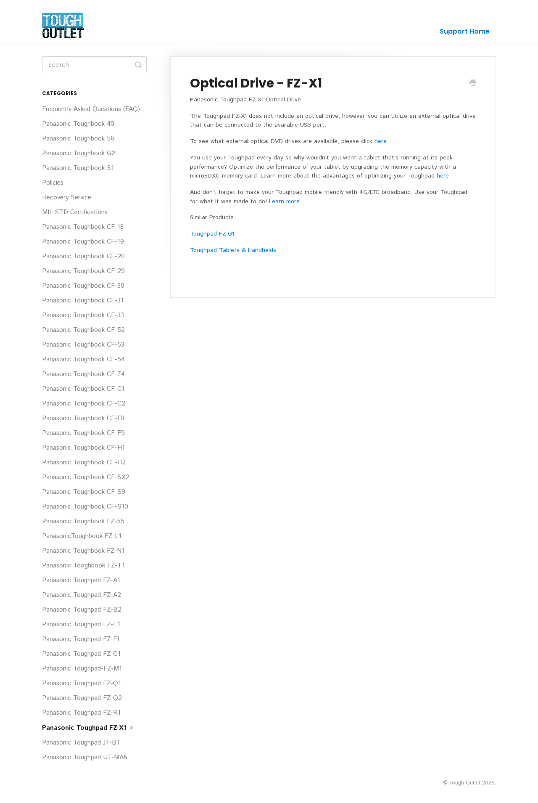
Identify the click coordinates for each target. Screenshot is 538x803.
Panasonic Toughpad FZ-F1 (81, 639)
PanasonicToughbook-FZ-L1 (81, 536)
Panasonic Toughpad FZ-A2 (81, 595)
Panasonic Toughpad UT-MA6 (84, 757)
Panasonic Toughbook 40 (78, 124)
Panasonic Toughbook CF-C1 (83, 389)
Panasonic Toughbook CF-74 (83, 374)
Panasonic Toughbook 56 (78, 138)
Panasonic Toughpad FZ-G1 (81, 654)
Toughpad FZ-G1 (212, 234)
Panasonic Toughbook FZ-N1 (83, 551)
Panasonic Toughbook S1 (78, 168)
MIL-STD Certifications (75, 212)
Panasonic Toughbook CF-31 (83, 300)
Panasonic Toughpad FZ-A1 (81, 580)
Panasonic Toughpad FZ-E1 (81, 624)
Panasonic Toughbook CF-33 (83, 315)
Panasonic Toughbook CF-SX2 (85, 477)
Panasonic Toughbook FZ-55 (83, 521)
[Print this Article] (472, 83)
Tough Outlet (464, 783)
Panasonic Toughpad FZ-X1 (85, 728)
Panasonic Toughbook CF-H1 (83, 448)
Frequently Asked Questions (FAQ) (91, 109)
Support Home (465, 31)
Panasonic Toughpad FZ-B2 (81, 610)
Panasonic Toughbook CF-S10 (85, 506)
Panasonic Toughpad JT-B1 (80, 742)
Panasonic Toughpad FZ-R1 (81, 713)
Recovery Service (66, 197)
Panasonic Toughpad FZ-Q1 (81, 683)
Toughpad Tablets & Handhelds (233, 250)
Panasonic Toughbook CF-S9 (83, 492)
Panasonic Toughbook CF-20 (83, 256)
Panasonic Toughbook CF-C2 (83, 403)
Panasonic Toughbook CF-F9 (83, 433)
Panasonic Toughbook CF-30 (83, 286)
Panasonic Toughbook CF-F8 (83, 418)
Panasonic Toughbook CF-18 (83, 227)
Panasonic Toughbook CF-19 (83, 241)
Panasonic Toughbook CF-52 (83, 330)
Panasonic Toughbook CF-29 (83, 271)
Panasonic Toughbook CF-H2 (84, 462)
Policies (52, 183)
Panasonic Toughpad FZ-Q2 (82, 698)
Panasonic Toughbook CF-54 (83, 359)
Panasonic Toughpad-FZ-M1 (82, 668)
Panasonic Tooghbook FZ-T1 (83, 565)
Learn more (284, 201)
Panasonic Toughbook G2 (78, 153)
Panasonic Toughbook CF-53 (83, 345)
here (380, 141)
